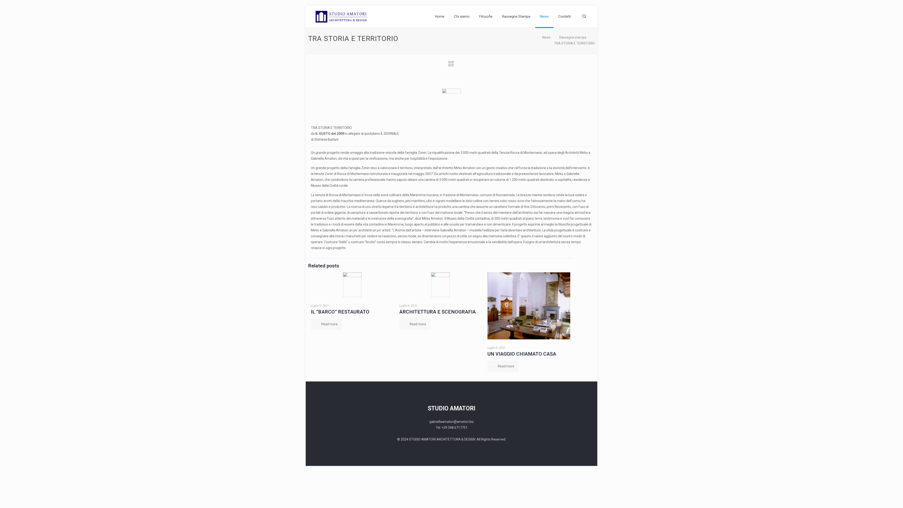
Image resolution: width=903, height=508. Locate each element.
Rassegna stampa (572, 37)
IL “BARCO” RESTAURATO (340, 312)
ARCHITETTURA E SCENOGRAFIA (437, 312)
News (546, 37)
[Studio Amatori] (342, 16)
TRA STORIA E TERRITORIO (574, 43)
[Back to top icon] (578, 458)
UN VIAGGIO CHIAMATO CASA (521, 354)
